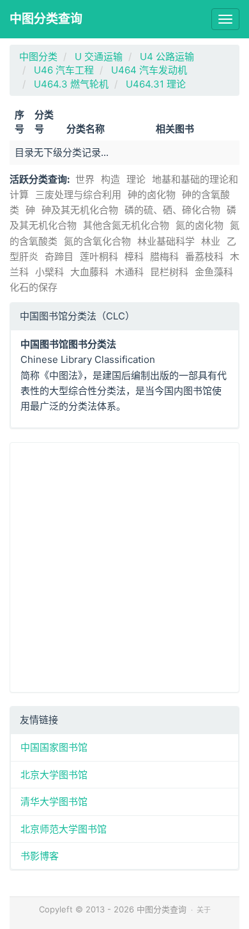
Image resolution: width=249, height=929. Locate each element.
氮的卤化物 (199, 225)
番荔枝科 (204, 256)
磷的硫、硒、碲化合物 (172, 210)
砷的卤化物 (152, 194)
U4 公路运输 (167, 56)
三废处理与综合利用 (78, 194)
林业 (210, 241)
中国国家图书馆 (53, 747)
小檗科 (49, 272)
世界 (84, 179)
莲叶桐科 (99, 256)
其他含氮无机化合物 (126, 225)
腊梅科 (164, 256)
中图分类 (38, 56)
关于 (204, 909)
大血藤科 (89, 272)
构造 (110, 179)
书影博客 (39, 856)
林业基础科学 (166, 241)
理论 (136, 179)
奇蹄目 (59, 256)
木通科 (129, 272)
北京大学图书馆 (53, 775)
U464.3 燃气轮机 (71, 84)
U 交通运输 (99, 56)
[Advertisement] (124, 567)
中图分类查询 (46, 19)
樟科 (134, 256)
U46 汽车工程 (64, 70)
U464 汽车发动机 (149, 70)
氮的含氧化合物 (97, 241)
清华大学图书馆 (53, 801)
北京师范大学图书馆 (63, 829)
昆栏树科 (169, 272)
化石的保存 (33, 287)
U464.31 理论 (156, 84)
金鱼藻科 (214, 272)
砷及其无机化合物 (80, 210)
